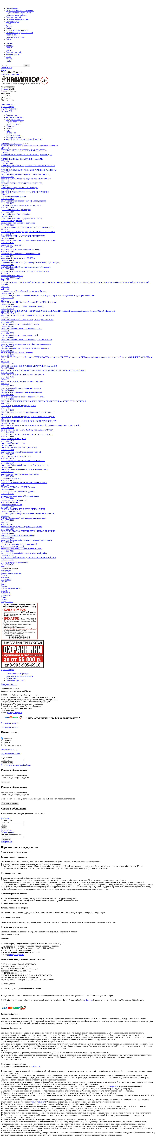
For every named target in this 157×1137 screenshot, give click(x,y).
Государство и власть (15, 120)
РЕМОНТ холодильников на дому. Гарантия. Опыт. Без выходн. (28, 412)
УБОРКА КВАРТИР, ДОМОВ (13, 500)
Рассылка (8, 738)
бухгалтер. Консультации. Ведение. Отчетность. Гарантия (25, 174)
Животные (10, 126)
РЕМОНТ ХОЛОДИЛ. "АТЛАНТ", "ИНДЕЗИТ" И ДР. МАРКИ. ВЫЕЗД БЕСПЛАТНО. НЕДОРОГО (43, 370)
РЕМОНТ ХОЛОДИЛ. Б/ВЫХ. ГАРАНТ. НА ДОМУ (23, 381)
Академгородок (12, 22)
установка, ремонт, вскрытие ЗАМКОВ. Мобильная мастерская (27, 513)
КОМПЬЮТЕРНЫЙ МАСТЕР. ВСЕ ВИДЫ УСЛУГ (23, 236)
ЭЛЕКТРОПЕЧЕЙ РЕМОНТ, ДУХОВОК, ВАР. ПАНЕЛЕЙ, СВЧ (28, 558)
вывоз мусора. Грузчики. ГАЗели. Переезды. (19, 188)
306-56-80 (5, 172)
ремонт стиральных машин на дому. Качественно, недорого (26, 344)
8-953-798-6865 (7, 533)
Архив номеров (7, 107)
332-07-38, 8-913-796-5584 (7, 363)
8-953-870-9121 (7, 243)
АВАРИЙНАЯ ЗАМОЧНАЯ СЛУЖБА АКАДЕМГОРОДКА (26, 155)
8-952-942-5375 (7, 458)
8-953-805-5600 (7, 436)
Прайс (8, 28)
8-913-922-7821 (7, 177)
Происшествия (12, 115)
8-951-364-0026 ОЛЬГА (10, 502)
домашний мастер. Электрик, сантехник (18, 223)
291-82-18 (5, 403)
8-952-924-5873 (7, 260)
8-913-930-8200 (7, 399)
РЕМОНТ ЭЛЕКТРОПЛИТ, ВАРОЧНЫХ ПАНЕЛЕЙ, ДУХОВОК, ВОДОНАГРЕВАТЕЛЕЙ (40, 425)
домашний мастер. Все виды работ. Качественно (21, 218)
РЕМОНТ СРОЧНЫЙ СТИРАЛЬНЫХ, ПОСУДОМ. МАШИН (27, 320)
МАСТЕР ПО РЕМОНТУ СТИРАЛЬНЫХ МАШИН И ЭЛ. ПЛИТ (29, 240)
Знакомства (6, 595)
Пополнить (5, 818)
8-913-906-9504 (7, 225)
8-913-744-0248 (7, 432)
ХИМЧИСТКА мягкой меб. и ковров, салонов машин (23, 518)
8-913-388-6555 (7, 269)
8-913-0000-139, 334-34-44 (7, 299)
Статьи (28, 13)
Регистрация (6, 830)
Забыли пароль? (7, 832)
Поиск (8, 8)
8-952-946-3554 (7, 168)
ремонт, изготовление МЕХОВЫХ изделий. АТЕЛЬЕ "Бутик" (27, 430)
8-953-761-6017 (7, 467)
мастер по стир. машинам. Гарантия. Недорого (20, 249)
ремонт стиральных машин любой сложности (20, 324)
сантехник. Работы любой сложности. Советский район (24, 469)
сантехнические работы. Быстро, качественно (20, 474)
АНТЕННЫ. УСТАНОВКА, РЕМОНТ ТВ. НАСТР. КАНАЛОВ (28, 166)
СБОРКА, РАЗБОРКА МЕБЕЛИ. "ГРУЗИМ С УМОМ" (24, 483)
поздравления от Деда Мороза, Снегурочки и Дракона (23, 291)
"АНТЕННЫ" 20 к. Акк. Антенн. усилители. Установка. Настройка (29, 146)
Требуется (5, 577)
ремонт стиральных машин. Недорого (17, 353)
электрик (5, 522)
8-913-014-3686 (7, 238)
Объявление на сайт (9, 727)
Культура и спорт (13, 124)
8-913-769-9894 (7, 337)
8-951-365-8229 (7, 428)
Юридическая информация (17, 30)
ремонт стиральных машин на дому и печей (19, 335)
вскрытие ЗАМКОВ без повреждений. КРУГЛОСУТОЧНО (26, 179)
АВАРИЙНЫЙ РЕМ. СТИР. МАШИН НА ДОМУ (22, 159)
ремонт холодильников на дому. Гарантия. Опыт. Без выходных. (28, 417)
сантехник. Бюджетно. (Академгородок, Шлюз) (21, 452)
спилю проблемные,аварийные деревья (17, 491)
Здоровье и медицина (15, 137)
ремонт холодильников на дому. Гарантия (18, 406)
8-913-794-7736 (7, 494)
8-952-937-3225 (7, 293)
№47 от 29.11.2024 (11, 144)
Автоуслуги (6, 571)
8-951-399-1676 (7, 322)
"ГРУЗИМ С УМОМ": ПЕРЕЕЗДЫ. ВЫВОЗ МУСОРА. (24, 150)
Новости (30, 11)
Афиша (9, 26)
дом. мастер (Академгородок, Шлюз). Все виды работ (23, 201)
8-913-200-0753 (7, 476)
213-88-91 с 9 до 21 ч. (10, 313)
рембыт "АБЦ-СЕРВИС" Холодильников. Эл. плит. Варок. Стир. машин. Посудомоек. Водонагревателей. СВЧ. (48, 295)
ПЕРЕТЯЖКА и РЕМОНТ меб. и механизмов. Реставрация (26, 267)
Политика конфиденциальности (19, 33)
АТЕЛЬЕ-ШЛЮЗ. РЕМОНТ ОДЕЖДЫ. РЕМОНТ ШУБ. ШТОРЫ (28, 170)
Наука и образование (14, 122)
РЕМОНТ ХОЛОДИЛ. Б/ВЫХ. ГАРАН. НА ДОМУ (22, 375)
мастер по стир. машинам (11, 245)
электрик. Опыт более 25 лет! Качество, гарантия (21, 549)
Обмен (4, 599)
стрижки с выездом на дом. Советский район (20, 496)
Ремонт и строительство (11, 573)
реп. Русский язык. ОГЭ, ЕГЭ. (13, 439)
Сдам (3, 584)
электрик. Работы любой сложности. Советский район (24, 553)
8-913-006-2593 (7, 234)
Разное (4, 597)
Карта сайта (11, 35)
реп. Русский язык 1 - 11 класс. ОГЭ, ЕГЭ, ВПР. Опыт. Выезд (26, 434)
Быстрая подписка (8, 749)
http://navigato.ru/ (111, 1086)
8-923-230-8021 (7, 524)
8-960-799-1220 (7, 212)
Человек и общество (14, 117)
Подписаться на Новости (16, 11)
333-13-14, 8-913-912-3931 (7, 162)
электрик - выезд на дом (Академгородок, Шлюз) (21, 527)
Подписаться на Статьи (16, 13)
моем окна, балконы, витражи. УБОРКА (18, 258)
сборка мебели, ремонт (10, 478)
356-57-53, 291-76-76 (5, 288)
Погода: (4, 89)
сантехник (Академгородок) (13, 443)
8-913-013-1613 (7, 463)
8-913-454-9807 (7, 346)
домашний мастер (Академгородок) (16, 210)
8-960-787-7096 (7, 304)
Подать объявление (14, 15)
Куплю (4, 586)
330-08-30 (5, 157)
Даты (8, 131)
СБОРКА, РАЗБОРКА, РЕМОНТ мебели (18, 487)
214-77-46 (5, 148)
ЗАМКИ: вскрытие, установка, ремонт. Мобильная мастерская (27, 227)
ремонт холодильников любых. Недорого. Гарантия (22, 397)
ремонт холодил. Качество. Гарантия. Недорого (21, 388)
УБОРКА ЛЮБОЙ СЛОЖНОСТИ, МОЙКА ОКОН (23, 509)
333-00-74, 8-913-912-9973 (7, 332)
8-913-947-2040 (7, 207)
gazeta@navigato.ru (14, 713)
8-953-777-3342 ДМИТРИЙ (12, 547)
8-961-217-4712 (7, 309)
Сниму (4, 582)
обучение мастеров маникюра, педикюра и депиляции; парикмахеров (30, 262)
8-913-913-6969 (7, 190)
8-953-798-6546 (7, 368)
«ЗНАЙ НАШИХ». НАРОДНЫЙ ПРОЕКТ (24, 139)
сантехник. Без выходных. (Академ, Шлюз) (19, 447)
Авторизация (6, 842)
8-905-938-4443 (7, 498)
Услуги (4, 575)
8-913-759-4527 (7, 216)
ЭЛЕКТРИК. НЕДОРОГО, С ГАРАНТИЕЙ (19, 544)
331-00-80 (5, 152)
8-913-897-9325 (7, 551)
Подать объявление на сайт (17, 19)
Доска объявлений (13, 17)
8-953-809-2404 (7, 251)
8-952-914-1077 (7, 507)
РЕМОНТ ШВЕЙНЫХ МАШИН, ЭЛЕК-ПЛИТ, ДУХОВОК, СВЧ (28, 421)
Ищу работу (6, 580)
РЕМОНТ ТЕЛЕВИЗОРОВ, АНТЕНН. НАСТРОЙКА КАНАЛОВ (29, 366)
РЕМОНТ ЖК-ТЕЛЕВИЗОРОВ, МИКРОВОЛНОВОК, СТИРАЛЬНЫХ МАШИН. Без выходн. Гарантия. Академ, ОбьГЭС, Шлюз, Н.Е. (58, 311)
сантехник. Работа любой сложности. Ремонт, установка (24, 465)
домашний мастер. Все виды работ (15, 214)
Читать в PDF (6, 68)
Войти (8, 39)
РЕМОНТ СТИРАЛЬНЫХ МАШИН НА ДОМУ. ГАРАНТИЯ (26, 340)
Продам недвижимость (10, 588)
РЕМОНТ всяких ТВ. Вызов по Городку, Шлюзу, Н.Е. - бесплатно (28, 302)
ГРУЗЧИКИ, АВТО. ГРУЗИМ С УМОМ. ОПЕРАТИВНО (25, 192)
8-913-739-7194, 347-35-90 (7, 378)
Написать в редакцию (15, 37)
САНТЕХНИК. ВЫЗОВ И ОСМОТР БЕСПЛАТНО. (23, 461)
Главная (14, 8)
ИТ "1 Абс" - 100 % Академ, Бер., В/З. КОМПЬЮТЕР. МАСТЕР (28, 232)
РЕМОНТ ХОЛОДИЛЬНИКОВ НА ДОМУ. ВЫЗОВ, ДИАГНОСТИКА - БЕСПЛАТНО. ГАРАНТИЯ (43, 401)
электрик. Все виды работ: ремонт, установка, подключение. (26, 540)
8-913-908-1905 (7, 265)
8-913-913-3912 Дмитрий (11, 221)
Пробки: (4, 91)
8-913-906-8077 (7, 203)
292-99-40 (5, 317)
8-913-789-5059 (7, 441)
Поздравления (7, 602)
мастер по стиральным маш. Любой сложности (20, 254)
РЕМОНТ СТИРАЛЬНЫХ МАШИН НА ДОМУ (21, 328)
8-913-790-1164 (7, 342)
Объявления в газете (12, 745)
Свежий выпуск (7, 104)
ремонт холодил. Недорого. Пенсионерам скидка (21, 392)
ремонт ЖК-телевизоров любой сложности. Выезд (22, 306)
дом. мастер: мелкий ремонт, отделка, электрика (21, 205)
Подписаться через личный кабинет (16, 765)
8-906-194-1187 (7, 472)
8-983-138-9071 (7, 247)
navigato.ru (87, 1000)
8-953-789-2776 (7, 256)
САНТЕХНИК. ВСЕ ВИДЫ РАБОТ (16, 456)
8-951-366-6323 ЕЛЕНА (11, 511)
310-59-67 (5, 414)
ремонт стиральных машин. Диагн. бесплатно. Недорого (25, 348)
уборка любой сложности (11, 505)
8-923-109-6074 (7, 199)
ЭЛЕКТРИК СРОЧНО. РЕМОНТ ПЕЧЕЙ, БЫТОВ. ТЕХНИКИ (28, 531)
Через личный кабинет (10, 753)
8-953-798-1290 (7, 423)
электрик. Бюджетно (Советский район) (17, 535)
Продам (4, 591)
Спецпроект (11, 133)
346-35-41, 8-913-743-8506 (7, 409)
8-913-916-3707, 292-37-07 (7, 565)
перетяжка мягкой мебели (12, 276)
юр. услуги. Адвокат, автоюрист (14, 562)
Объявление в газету (9, 723)
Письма (9, 128)
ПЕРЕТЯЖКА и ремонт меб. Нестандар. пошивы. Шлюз (25, 271)
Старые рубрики (13, 135)
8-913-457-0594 (7, 355)
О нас (8, 24)
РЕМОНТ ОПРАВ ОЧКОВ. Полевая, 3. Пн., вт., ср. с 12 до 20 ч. (28, 315)
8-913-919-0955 (7, 489)
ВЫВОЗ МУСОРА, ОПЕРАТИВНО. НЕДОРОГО (22, 183)
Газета (24, 15)
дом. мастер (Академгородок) (13, 196)
